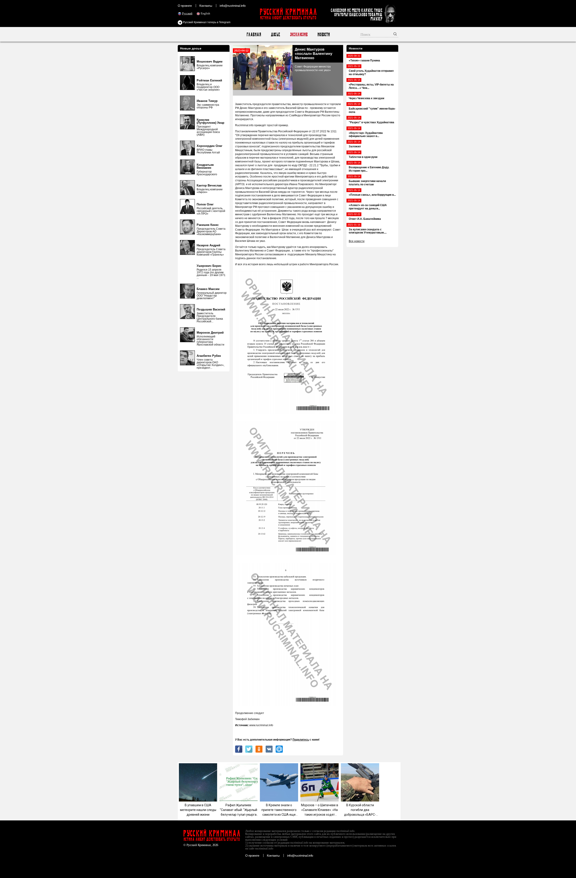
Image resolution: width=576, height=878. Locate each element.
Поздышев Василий (211, 309)
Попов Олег (205, 204)
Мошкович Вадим (210, 61)
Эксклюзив (299, 34)
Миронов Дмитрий (210, 332)
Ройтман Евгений (209, 80)
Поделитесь (300, 739)
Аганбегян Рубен (209, 355)
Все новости (356, 241)
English (205, 13)
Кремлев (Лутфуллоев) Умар (210, 121)
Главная (253, 34)
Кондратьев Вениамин (205, 166)
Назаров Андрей (208, 245)
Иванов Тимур (207, 101)
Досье (275, 34)
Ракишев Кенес (208, 225)
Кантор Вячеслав (209, 185)
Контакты (205, 5)
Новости (323, 34)
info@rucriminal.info (233, 5)
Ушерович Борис (209, 265)
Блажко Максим (208, 289)
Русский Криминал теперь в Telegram (206, 22)
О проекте (185, 5)
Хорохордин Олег (209, 146)
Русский (187, 13)
